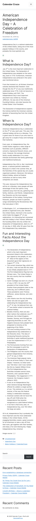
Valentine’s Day (10, 441)
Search (5, 453)
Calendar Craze (11, 4)
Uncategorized (10, 439)
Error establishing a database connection (17, 472)
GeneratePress (18, 518)
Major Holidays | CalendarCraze (16, 444)
